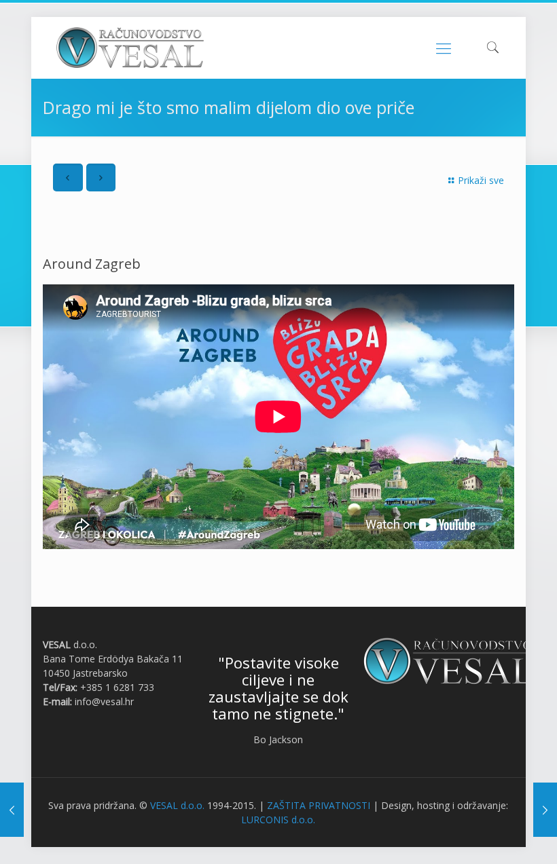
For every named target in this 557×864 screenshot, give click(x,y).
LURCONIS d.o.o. (278, 819)
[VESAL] (130, 47)
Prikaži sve (481, 180)
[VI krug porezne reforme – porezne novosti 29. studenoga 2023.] (12, 810)
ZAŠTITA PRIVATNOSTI (318, 805)
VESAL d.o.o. (177, 805)
